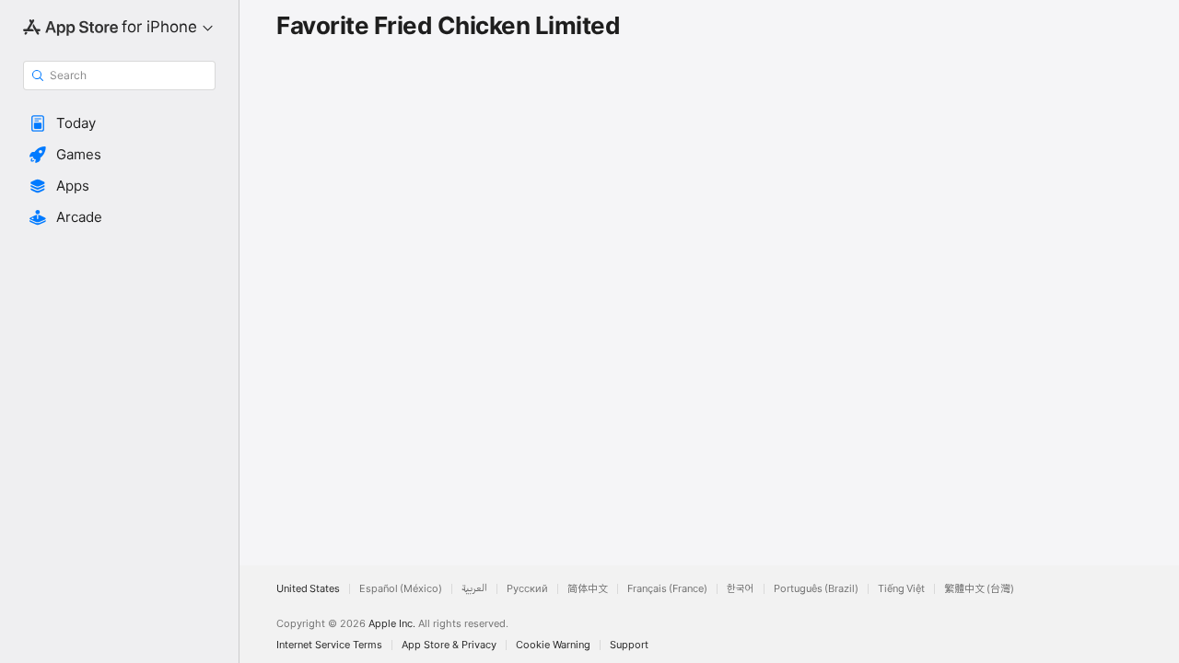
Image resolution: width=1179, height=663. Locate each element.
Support (629, 645)
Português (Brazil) (816, 589)
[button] (119, 123)
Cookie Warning (553, 645)
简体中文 (587, 589)
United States (308, 589)
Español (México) (400, 589)
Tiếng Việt (901, 589)
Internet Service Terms (329, 645)
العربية (474, 589)
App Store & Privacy (449, 645)
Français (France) (667, 589)
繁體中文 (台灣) (979, 589)
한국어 (740, 589)
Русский (527, 589)
